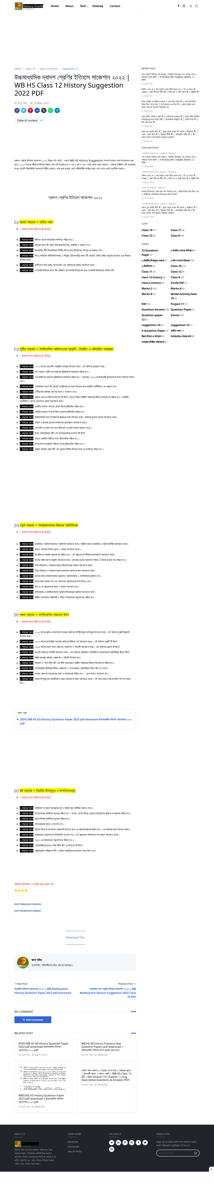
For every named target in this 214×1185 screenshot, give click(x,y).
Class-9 (164, 153)
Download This (75, 937)
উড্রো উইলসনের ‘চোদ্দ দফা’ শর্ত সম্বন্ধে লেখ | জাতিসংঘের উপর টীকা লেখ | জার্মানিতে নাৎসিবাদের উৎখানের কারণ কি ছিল (170, 193)
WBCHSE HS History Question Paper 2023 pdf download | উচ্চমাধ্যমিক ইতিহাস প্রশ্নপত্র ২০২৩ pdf (41, 1099)
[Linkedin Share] (37, 110)
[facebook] (178, 6)
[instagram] (184, 6)
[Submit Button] (195, 1153)
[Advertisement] (75, 39)
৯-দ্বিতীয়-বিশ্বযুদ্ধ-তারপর (150, 153)
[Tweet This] (23, 110)
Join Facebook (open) (27, 911)
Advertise (73, 1141)
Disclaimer (74, 1146)
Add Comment (34, 1019)
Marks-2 (172, 153)
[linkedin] (118, 1142)
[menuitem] (55, 6)
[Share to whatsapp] (50, 110)
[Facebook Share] (17, 110)
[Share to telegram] (57, 110)
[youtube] (131, 1142)
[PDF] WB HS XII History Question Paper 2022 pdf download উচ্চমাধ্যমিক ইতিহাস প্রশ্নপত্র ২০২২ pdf (44, 1047)
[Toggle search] (197, 6)
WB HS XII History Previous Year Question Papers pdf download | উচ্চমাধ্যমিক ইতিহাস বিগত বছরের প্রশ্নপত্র (102, 1047)
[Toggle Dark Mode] (191, 6)
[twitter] (145, 1142)
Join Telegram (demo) (27, 904)
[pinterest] (125, 1142)
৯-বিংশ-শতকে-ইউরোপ (149, 187)
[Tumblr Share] (43, 110)
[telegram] (111, 1142)
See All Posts (75, 1151)
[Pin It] (30, 110)
